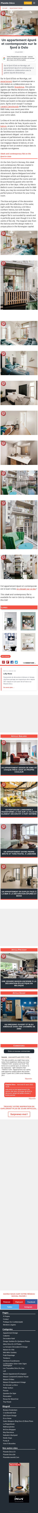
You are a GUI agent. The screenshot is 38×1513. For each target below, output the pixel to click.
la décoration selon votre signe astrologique (15, 1364)
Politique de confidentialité (13, 1322)
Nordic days (7, 1438)
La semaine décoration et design (15, 1347)
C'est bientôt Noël (9, 1413)
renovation (7, 1396)
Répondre (28, 1079)
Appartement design (16, 8)
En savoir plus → (8, 687)
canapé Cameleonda (10, 106)
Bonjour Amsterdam (10, 1410)
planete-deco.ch (9, 1452)
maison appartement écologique (14, 1374)
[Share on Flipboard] (8, 663)
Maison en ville (8, 1350)
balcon (3, 126)
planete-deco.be (9, 1454)
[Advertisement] (19, 714)
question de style (9, 1393)
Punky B (6, 1441)
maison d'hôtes (8, 1379)
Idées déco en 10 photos (12, 1344)
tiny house (7, 1402)
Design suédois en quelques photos (16, 1341)
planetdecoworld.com (11, 1457)
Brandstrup (19, 87)
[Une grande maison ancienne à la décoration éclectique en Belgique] (19, 965)
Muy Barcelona (8, 1432)
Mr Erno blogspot (9, 1429)
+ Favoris (28, 3)
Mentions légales (9, 1325)
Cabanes (6, 1336)
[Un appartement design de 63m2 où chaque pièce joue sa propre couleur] (19, 752)
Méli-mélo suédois (10, 1352)
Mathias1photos (8, 1427)
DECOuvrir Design (10, 1415)
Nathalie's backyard (10, 1435)
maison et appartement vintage (14, 1382)
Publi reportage (9, 1355)
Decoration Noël (9, 1338)
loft (4, 1371)
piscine (5, 1391)
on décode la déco (10, 1385)
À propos (6, 1316)
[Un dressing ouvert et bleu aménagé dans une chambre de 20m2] (19, 1009)
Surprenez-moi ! (19, 1114)
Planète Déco (8, 3)
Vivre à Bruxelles (9, 1443)
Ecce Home (7, 1418)
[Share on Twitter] (17, 663)
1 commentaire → (29, 663)
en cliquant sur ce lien (26, 589)
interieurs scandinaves (11, 1361)
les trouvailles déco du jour (13, 1368)
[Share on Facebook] (12, 663)
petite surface (8, 1388)
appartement (6, 81)
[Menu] (34, 3)
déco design (6, 656)
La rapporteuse (9, 1424)
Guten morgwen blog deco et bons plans (18, 1421)
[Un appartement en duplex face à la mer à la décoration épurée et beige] (19, 876)
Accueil (4, 8)
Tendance (6, 1358)
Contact (6, 1319)
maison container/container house (15, 1377)
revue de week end (10, 1399)
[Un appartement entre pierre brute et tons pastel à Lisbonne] (19, 836)
